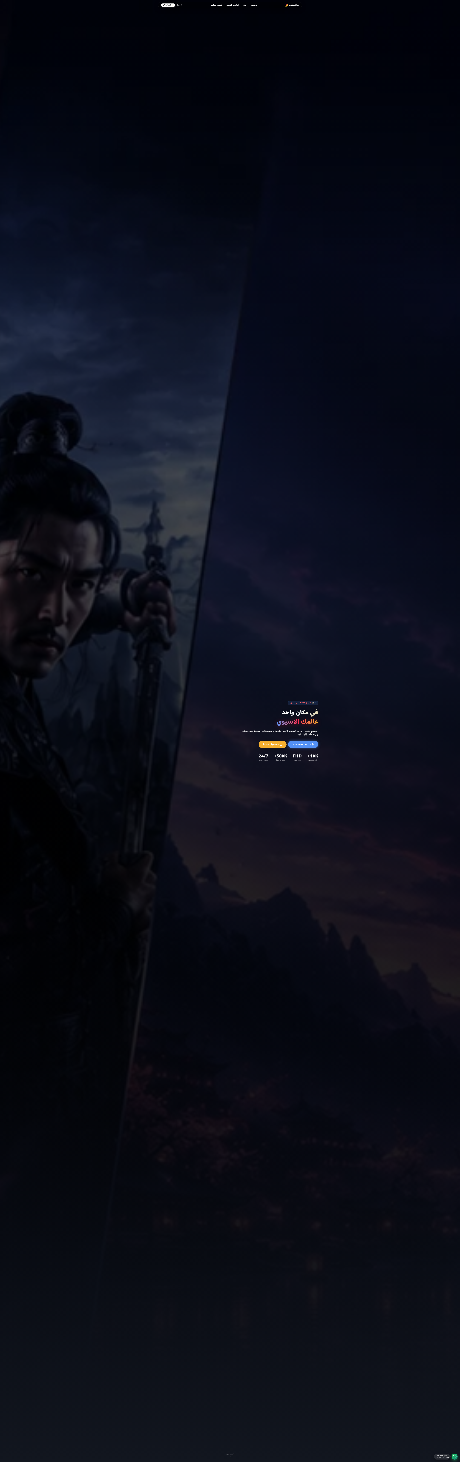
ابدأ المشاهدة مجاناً (301, 744)
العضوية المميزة (271, 744)
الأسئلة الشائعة (216, 5)
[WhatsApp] (455, 1457)
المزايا (244, 5)
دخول (178, 5)
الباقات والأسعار (232, 5)
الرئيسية (254, 5)
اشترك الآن (167, 5)
